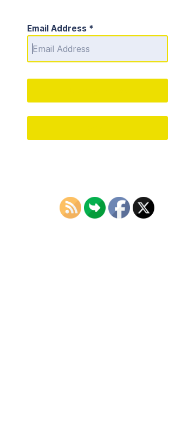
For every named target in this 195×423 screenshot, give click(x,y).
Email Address (60, 28)
